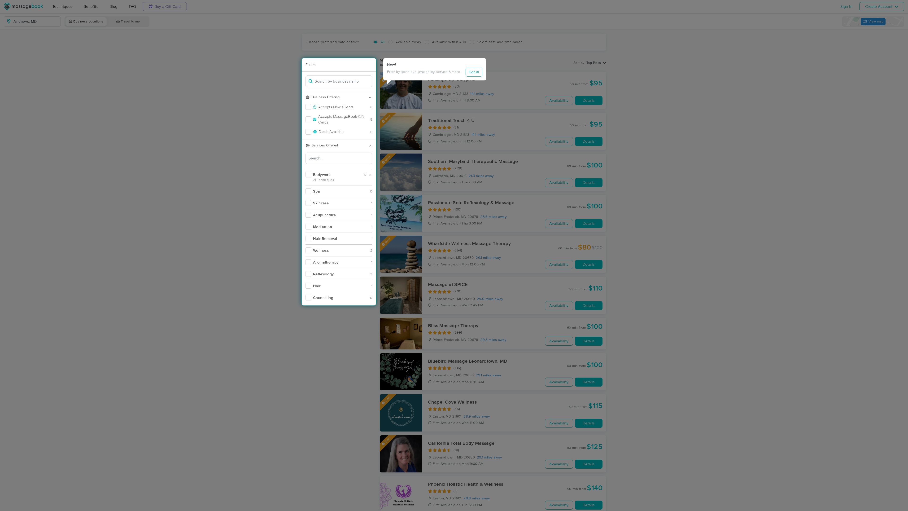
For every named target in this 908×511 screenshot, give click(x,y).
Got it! (474, 72)
